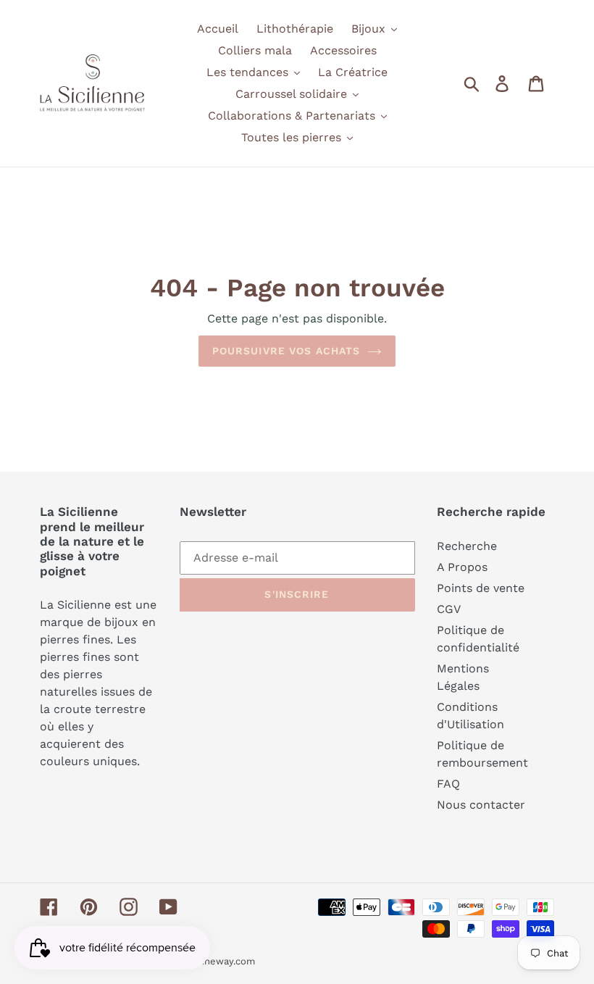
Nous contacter (481, 805)
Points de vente (480, 588)
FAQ (448, 784)
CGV (449, 609)
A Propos (462, 567)
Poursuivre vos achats (286, 351)
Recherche (467, 546)
